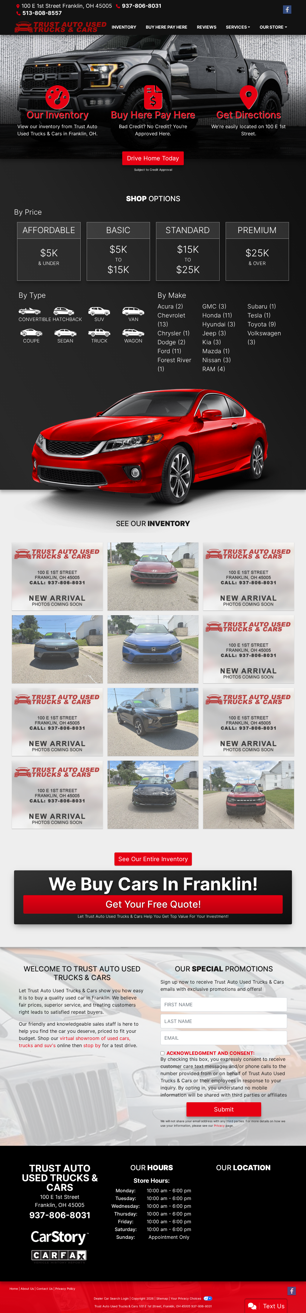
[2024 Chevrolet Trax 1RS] (153, 722)
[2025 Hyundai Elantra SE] (153, 576)
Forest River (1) (174, 364)
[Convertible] (35, 315)
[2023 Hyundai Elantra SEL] (153, 795)
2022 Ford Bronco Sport (249, 766)
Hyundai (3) (218, 324)
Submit (224, 1109)
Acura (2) (170, 306)
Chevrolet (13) (171, 320)
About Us (27, 1288)
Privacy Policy (65, 1288)
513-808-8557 (42, 13)
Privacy (219, 1125)
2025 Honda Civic (57, 547)
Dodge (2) (171, 342)
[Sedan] (65, 336)
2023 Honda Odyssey (248, 693)
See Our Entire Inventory (153, 859)
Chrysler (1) (173, 333)
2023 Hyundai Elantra (152, 766)
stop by (92, 1045)
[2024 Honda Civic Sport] (57, 649)
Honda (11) (217, 315)
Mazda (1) (216, 351)
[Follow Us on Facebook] (287, 9)
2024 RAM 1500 (249, 620)
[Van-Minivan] (133, 315)
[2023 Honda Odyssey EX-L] (248, 722)
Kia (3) (211, 342)
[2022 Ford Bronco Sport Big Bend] (248, 795)
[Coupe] (31, 336)
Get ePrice (57, 604)
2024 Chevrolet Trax (57, 693)
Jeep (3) (214, 333)
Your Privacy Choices (186, 1298)
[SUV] (99, 315)
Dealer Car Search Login (111, 1298)
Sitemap (162, 1298)
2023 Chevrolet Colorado (57, 766)
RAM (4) (213, 369)
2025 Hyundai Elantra (153, 547)
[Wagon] (133, 336)
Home (14, 1288)
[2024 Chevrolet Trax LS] (57, 722)
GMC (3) (214, 306)
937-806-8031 (141, 6)
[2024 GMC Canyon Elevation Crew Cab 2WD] (248, 576)
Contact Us (44, 1288)
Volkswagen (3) (264, 338)
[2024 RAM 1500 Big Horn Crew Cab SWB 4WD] (248, 649)
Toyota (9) (261, 324)
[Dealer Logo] (60, 26)
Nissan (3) (216, 360)
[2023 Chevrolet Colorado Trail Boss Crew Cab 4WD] (57, 795)
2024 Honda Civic (57, 620)
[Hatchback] (67, 315)
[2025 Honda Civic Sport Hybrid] (57, 576)
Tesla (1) (259, 315)
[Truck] (99, 336)
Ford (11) (169, 351)
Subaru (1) (261, 306)
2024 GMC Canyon (248, 547)
